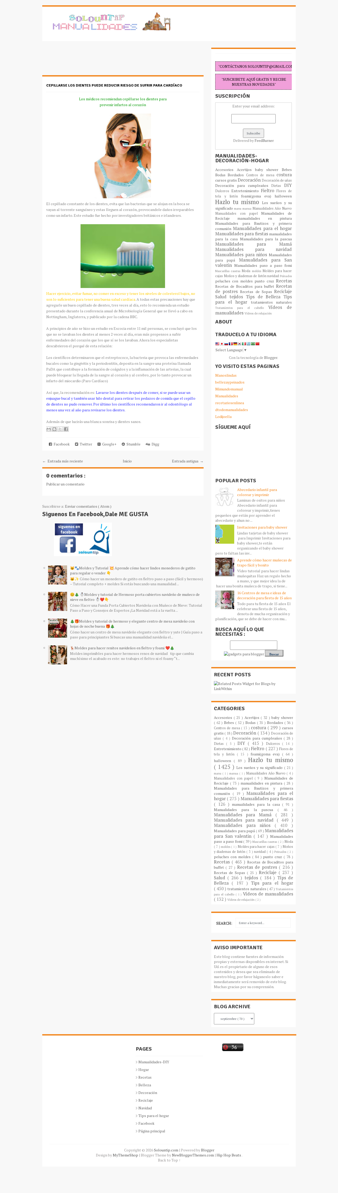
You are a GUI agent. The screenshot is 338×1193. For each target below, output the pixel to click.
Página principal (151, 1130)
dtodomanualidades (231, 409)
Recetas (284, 281)
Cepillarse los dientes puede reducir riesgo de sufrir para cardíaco (114, 85)
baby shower (268, 169)
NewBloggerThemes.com (193, 1155)
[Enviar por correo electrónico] (48, 429)
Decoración (250, 180)
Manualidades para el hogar (262, 228)
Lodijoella (223, 416)
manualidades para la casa (257, 804)
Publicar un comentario (65, 484)
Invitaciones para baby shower (262, 527)
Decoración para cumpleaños (243, 185)
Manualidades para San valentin (253, 262)
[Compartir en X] (60, 429)
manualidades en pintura (264, 218)
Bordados (237, 174)
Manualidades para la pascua (266, 238)
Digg (154, 444)
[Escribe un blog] (54, 429)
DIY (288, 185)
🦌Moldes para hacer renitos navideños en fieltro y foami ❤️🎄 (122, 647)
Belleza (144, 1084)
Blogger (270, 357)
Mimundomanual (229, 388)
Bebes (287, 169)
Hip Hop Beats (229, 1155)
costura (284, 175)
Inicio (127, 460)
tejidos (237, 297)
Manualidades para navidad (253, 249)
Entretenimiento (246, 190)
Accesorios (226, 169)
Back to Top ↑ (169, 1160)
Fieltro (269, 190)
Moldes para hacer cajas (256, 846)
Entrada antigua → (188, 460)
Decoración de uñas (277, 180)
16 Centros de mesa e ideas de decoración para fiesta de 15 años (264, 595)
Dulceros (223, 191)
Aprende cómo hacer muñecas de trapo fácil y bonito (264, 562)
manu (238, 208)
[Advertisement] (84, 61)
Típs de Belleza (264, 297)
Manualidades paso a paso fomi (263, 265)
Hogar (143, 1069)
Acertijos (246, 169)
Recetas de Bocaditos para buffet (245, 286)
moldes (257, 271)
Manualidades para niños (242, 255)
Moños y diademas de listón (245, 276)
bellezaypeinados (230, 382)
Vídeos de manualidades (268, 894)
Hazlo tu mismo (238, 202)
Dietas (277, 185)
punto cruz (265, 280)
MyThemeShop (126, 1155)
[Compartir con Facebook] (66, 429)
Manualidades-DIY (153, 1061)
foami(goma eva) (258, 196)
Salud (222, 297)
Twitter (85, 444)
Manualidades (226, 395)
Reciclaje (283, 291)
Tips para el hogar (272, 883)
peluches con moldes (235, 280)
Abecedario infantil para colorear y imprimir (257, 492)
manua (247, 208)
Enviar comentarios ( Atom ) (88, 506)
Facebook (61, 444)
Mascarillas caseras (228, 271)
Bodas (221, 174)
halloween (283, 196)
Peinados (286, 276)
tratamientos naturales (271, 302)
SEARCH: (224, 923)
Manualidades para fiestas (242, 234)
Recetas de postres (258, 867)
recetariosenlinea (229, 402)
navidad (273, 276)
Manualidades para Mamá (253, 244)
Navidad (145, 1107)
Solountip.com (166, 1150)
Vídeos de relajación (258, 313)
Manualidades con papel (238, 213)
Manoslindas (226, 375)
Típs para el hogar (153, 1115)
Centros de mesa (261, 175)
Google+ (108, 444)
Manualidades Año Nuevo (272, 208)
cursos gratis (226, 180)
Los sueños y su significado (260, 767)
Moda (247, 271)
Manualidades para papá (235, 830)
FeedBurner (264, 140)
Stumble (132, 444)
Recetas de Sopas (257, 291)
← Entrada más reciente (62, 460)
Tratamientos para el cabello (241, 308)
